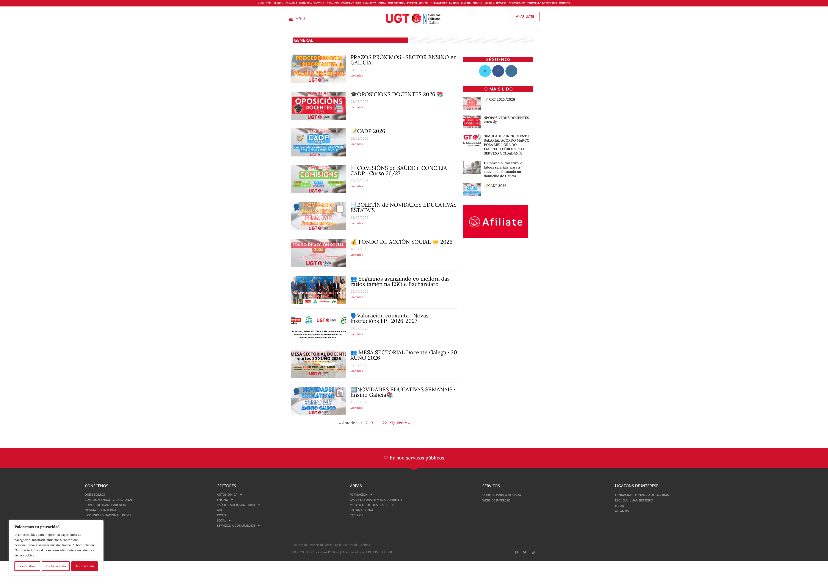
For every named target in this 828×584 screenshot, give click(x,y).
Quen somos (95, 494)
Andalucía (264, 3)
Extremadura (396, 3)
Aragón (278, 3)
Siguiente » (400, 422)
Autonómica (227, 494)
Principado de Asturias (542, 3)
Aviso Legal (333, 545)
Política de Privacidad (308, 545)
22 (385, 422)
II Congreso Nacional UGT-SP (108, 515)
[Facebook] (498, 71)
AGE (220, 510)
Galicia (423, 3)
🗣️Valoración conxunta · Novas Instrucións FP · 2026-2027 (389, 318)
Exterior (564, 3)
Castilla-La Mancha (326, 3)
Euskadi (412, 3)
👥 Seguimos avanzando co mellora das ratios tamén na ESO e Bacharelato (400, 281)
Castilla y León (351, 3)
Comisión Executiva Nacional (109, 500)
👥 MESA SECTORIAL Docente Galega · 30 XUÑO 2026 (403, 355)
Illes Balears (439, 3)
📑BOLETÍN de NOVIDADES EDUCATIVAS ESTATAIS (403, 207)
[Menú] (291, 18)
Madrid (466, 3)
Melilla (478, 3)
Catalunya (369, 3)
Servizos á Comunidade (236, 525)
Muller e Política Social (369, 505)
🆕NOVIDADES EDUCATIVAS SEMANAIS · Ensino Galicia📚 (402, 392)
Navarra (501, 3)
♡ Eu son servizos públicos (414, 458)
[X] (485, 71)
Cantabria (305, 3)
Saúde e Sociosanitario (236, 505)
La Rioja (454, 3)
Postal (222, 515)
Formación (359, 494)
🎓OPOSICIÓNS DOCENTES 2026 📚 (396, 94)
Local (221, 520)
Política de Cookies (356, 545)
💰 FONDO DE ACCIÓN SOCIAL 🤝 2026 (401, 241)
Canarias (291, 3)
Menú (300, 18)
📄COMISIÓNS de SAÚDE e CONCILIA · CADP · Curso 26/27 (400, 170)
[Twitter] (524, 552)
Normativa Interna (100, 510)
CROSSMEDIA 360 (379, 552)
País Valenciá (517, 3)
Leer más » (356, 75)
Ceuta (382, 3)
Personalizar (27, 566)
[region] (56, 547)
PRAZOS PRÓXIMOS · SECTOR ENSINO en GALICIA (403, 60)
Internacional (361, 510)
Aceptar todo (84, 566)
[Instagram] (511, 71)
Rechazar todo (56, 566)
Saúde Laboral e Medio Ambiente (376, 500)
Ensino (222, 500)
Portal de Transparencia (105, 505)
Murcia (489, 3)
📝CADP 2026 (367, 131)
